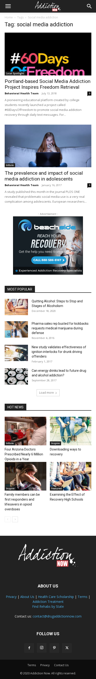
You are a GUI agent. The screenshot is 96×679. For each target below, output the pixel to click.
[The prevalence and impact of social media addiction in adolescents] (48, 146)
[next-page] (15, 519)
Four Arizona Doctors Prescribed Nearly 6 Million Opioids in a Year (24, 454)
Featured (56, 488)
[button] (7, 6)
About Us (27, 596)
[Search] (89, 6)
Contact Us (61, 665)
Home (9, 17)
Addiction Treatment (48, 601)
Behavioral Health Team (21, 93)
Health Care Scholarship (56, 596)
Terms (82, 596)
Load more (46, 393)
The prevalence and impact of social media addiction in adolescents (44, 176)
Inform (10, 165)
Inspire (55, 443)
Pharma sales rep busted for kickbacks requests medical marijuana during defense (60, 328)
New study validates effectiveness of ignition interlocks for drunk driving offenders (59, 351)
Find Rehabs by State (48, 606)
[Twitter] (67, 648)
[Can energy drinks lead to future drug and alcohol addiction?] (16, 376)
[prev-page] (7, 519)
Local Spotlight (15, 73)
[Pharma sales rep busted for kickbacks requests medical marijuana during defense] (16, 329)
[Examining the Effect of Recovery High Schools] (71, 476)
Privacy (11, 596)
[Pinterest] (54, 648)
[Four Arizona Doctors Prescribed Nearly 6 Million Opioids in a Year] (25, 431)
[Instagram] (41, 647)
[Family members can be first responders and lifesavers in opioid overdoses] (25, 476)
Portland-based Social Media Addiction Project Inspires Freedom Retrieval (47, 84)
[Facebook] (29, 648)
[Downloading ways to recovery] (71, 431)
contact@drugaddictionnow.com (57, 616)
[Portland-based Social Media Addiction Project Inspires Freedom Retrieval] (48, 54)
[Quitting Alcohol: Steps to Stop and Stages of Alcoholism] (16, 307)
